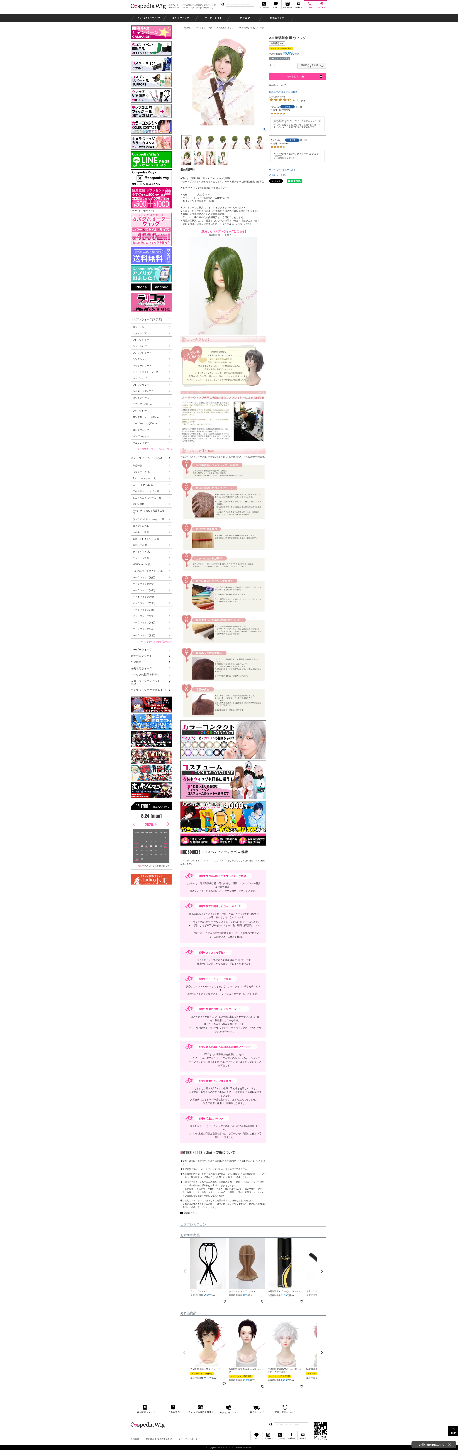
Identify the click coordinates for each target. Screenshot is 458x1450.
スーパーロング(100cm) (145, 423)
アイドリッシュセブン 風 (146, 491)
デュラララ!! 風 (141, 558)
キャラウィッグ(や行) (144, 622)
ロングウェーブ (141, 430)
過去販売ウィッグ (141, 668)
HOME (187, 27)
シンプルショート (142, 359)
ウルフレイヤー (141, 442)
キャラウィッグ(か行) (144, 583)
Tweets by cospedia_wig (142, 211)
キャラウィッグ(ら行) (144, 629)
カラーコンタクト (141, 655)
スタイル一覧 (140, 333)
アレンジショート (142, 339)
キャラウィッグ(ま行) (144, 616)
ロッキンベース (141, 397)
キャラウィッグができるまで (148, 689)
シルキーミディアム (143, 391)
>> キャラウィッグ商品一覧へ (156, 641)
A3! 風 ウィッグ (226, 27)
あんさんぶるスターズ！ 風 (147, 497)
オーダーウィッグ (141, 649)
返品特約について (277, 85)
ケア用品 (136, 662)
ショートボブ (140, 346)
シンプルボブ (140, 378)
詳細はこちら (190, 1213)
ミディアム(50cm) (142, 404)
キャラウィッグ (204, 27)
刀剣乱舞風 (138, 504)
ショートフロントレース (145, 372)
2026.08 (151, 824)
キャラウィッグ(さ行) (144, 590)
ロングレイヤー (141, 436)
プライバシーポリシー (189, 1439)
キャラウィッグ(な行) (144, 603)
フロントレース (141, 410)
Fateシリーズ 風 (141, 472)
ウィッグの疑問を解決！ (145, 674)
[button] (184, 1271)
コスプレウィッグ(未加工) (146, 319)
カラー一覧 (138, 327)
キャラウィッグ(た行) (144, 596)
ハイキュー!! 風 (141, 532)
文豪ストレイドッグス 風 (146, 538)
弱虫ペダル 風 (140, 545)
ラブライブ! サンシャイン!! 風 (148, 519)
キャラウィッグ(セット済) (146, 458)
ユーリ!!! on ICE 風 (143, 485)
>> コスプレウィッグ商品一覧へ (155, 449)
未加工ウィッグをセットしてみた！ (148, 682)
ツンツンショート (142, 352)
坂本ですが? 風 (141, 525)
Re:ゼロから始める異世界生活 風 (148, 511)
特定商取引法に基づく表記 (159, 1439)
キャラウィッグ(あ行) (144, 577)
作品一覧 (137, 465)
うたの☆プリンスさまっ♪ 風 (148, 571)
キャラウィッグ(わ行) (144, 635)
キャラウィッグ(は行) (144, 609)
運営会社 (135, 1439)
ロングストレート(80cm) (146, 417)
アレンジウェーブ (142, 384)
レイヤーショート (142, 365)
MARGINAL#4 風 (141, 564)
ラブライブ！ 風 (141, 551)
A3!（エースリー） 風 (144, 478)
